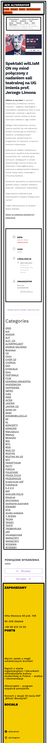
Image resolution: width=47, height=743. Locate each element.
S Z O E (9, 487)
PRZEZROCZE (13, 478)
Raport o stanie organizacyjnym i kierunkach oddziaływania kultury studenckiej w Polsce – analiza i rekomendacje (23, 673)
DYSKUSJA (11, 368)
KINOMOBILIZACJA (16, 415)
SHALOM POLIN (14, 494)
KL (6, 422)
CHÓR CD (10, 359)
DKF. (8, 365)
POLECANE (11, 472)
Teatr (33, 23)
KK (6, 419)
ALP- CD (10, 340)
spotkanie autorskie (16, 503)
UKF (7, 531)
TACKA (9, 519)
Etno (8, 372)
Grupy (22, 9)
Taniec (26, 23)
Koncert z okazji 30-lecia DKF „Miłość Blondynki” (22, 697)
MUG (8, 447)
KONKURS (11, 428)
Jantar (11, 23)
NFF (7, 459)
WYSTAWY (11, 547)
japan (8, 412)
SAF (7, 491)
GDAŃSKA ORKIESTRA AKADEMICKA (18, 383)
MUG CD (10, 450)
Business (10, 350)
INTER (8, 400)
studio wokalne (14, 512)
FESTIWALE (12, 375)
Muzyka (18, 23)
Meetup (9, 434)
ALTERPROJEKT (14, 343)
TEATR (9, 525)
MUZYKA (10, 453)
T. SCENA (10, 516)
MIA (7, 441)
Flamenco (23, 21)
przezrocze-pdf (14, 481)
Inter (30, 21)
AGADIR (10, 334)
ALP (7, 337)
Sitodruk (10, 497)
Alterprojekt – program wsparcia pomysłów (18, 687)
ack (7, 331)
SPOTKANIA (12, 500)
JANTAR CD (12, 406)
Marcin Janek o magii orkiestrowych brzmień (18, 659)
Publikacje (11, 484)
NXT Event (21, 579)
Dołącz (14, 9)
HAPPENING (12, 387)
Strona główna (14, 19)
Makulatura (12, 431)
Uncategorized (13, 534)
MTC (7, 444)
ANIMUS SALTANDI (16, 346)
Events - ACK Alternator (30, 19)
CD (7, 353)
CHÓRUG (10, 362)
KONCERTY (11, 425)
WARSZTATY (12, 538)
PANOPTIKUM (13, 462)
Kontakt (8, 12)
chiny (8, 356)
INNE (8, 397)
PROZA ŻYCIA (13, 475)
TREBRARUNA (13, 528)
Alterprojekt (33, 9)
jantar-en (10, 409)
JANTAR (10, 403)
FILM (8, 378)
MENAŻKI (10, 437)
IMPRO (9, 390)
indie (8, 393)
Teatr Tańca (13, 24)
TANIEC (9, 522)
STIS (7, 509)
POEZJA (10, 469)
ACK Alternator (16, 5)
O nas (6, 9)
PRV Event (26, 571)
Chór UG (14, 21)
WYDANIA (11, 544)
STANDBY (10, 506)
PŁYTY (8, 466)
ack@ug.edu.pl (26, 291)
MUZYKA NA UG (14, 456)
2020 (8, 328)
